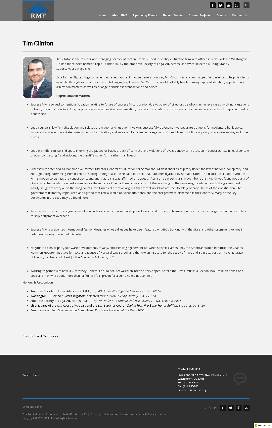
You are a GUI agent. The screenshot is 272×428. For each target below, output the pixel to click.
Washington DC (57, 296)
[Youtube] (246, 408)
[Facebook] (223, 408)
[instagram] (237, 5)
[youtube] (229, 5)
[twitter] (221, 5)
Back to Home (31, 375)
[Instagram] (239, 408)
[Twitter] (231, 408)
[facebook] (213, 5)
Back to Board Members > (41, 336)
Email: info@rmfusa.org (192, 390)
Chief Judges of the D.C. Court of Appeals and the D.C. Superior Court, (101, 305)
